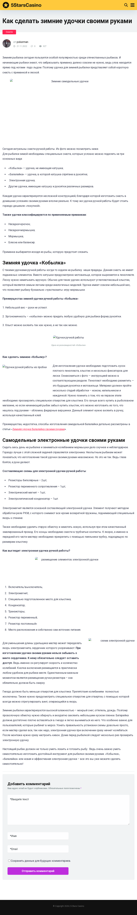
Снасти (9, 32)
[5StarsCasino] (22, 4)
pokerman (22, 42)
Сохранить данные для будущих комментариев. (41, 860)
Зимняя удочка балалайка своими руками (39, 429)
